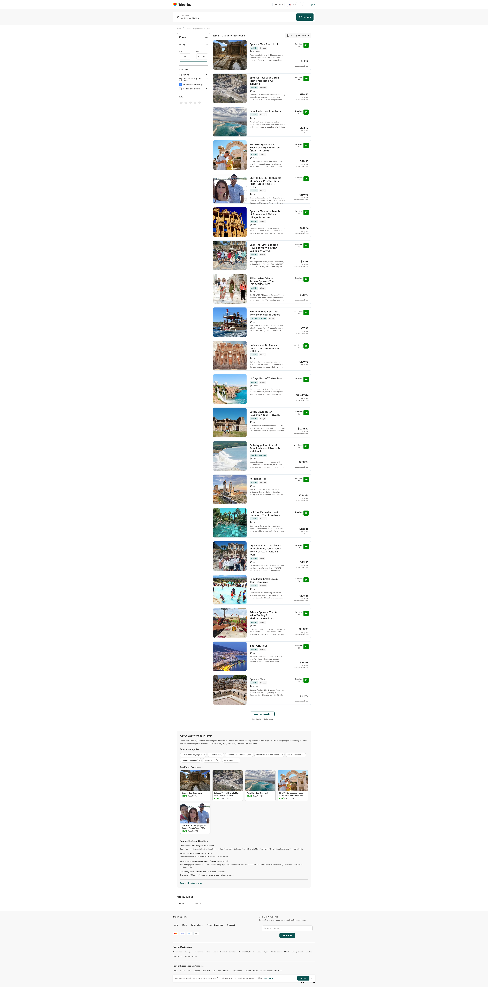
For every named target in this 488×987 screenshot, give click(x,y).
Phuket (248, 971)
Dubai (182, 971)
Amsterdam (237, 971)
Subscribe (287, 935)
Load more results (262, 714)
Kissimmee (177, 952)
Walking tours (211, 760)
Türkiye (187, 28)
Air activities (231, 760)
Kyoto (266, 952)
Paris (189, 971)
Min (180, 51)
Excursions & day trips (193, 84)
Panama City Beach (246, 952)
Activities (187, 75)
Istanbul (223, 952)
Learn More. (268, 978)
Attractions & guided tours (192, 80)
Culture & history (191, 760)
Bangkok (232, 952)
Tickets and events (191, 89)
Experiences (198, 28)
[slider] (179, 61)
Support (231, 925)
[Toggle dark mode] (302, 4)
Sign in (312, 5)
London (309, 952)
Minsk (286, 952)
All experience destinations (271, 971)
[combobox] (297, 35)
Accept (303, 978)
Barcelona (217, 971)
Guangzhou (177, 956)
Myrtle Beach (276, 952)
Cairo (255, 971)
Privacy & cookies (215, 925)
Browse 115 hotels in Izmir (191, 883)
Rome (175, 971)
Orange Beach (297, 952)
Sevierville (199, 952)
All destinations (191, 956)
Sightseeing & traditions (239, 755)
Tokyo (207, 952)
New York (206, 971)
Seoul (259, 952)
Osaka (215, 952)
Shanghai (188, 952)
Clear (205, 37)
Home (179, 28)
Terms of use (197, 925)
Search (307, 17)
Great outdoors (295, 755)
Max (197, 51)
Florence (226, 971)
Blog (184, 925)
